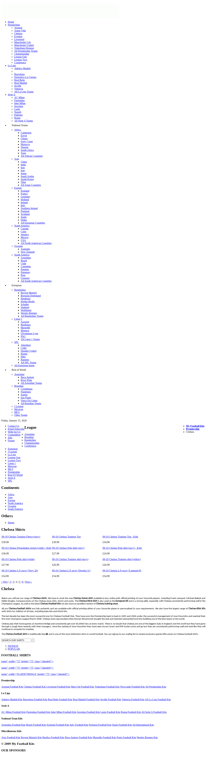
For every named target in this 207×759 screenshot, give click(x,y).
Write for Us (14, 431)
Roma (17, 117)
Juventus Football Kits (88, 712)
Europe (18, 188)
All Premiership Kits (155, 686)
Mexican (18, 409)
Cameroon (26, 132)
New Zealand (28, 252)
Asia (16, 158)
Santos (24, 394)
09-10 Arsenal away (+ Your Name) (73, 667)
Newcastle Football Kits (132, 686)
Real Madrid (20, 83)
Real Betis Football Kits (60, 699)
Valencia (18, 88)
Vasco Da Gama (29, 400)
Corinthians (27, 388)
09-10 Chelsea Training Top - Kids (120, 536)
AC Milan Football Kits (13, 712)
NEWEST (13, 646)
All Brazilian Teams (31, 403)
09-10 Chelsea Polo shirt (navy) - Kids (122, 548)
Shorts (11, 522)
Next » (28, 582)
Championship (21, 53)
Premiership (14, 24)
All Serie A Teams (23, 120)
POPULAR (14, 649)
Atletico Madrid (22, 68)
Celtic (24, 348)
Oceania (18, 246)
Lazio (17, 109)
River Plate (26, 380)
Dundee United (28, 351)
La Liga (12, 65)
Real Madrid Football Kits (86, 699)
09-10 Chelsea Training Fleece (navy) (21, 536)
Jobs (10, 437)
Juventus (18, 106)
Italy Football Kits (79, 724)
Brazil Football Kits (36, 724)
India (23, 164)
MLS (17, 412)
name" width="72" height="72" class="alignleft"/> (27, 661)
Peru (23, 275)
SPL (16, 342)
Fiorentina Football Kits (38, 712)
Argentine (19, 374)
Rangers (25, 359)
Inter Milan (20, 103)
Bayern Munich (29, 292)
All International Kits (143, 724)
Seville (17, 85)
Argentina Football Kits (13, 724)
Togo (23, 153)
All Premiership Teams (26, 51)
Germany (25, 196)
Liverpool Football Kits (58, 686)
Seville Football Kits (110, 699)
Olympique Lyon (29, 333)
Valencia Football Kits (133, 699)
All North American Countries (36, 243)
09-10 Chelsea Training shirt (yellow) (122, 559)
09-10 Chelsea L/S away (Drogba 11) (71, 570)
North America (21, 225)
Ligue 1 (18, 319)
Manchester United (24, 45)
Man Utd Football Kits (82, 686)
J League (18, 406)
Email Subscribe (16, 429)
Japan (24, 173)
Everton (18, 36)
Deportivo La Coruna (25, 77)
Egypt (24, 135)
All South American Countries (36, 281)
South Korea (27, 179)
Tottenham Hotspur (24, 48)
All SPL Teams (28, 362)
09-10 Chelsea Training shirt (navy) (70, 559)
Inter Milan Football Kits (63, 712)
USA (23, 240)
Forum (11, 440)
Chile (23, 263)
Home (11, 22)
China (24, 161)
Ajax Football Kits (10, 737)
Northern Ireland (29, 208)
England (25, 190)
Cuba (23, 231)
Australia (25, 249)
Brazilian (18, 386)
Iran (23, 167)
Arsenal (18, 27)
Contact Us (13, 426)
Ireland (24, 202)
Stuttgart (25, 307)
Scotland (25, 214)
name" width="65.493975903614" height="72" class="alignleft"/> (35, 674)
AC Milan (19, 97)
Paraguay (25, 272)
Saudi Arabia (27, 176)
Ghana (24, 138)
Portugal (25, 211)
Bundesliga (20, 289)
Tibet (23, 182)
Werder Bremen (29, 313)
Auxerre (25, 321)
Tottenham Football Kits (107, 686)
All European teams (24, 365)
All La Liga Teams (23, 91)
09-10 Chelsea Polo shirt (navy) (68, 548)
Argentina (26, 257)
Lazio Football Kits (110, 712)
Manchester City (22, 42)
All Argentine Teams (31, 383)
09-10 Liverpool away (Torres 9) (71, 661)
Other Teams (20, 415)
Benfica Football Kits (53, 737)
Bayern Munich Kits (31, 737)
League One (20, 56)
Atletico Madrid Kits (11, 699)
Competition (14, 434)
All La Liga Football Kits (158, 699)
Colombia (26, 266)
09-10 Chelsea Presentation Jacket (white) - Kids (26, 548)
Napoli (17, 112)
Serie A (11, 94)
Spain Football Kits (122, 724)
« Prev (4, 582)
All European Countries (33, 222)
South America (21, 254)
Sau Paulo (26, 397)
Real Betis (19, 80)
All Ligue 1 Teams (30, 339)
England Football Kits (58, 724)
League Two (20, 59)
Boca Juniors (27, 377)
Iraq (23, 170)
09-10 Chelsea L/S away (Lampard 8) (122, 570)
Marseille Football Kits (104, 737)
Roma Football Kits (131, 712)
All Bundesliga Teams (32, 316)
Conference (20, 62)
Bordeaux (26, 324)
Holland (25, 199)
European (13, 448)
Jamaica (25, 234)
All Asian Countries (31, 185)
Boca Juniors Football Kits (78, 737)
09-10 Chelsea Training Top (66, 536)
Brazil (24, 260)
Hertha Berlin (28, 301)
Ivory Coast (27, 141)
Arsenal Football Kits (12, 686)
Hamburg (25, 298)
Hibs (23, 356)
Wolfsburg (26, 310)
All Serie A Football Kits (154, 712)
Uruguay (25, 278)
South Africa (27, 150)
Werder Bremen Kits (147, 737)
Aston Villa (20, 30)
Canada (24, 228)
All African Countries (32, 156)
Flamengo (26, 391)
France (24, 193)
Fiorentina (19, 100)
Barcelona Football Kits (35, 699)
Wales (24, 220)
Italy (23, 205)
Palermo (18, 115)
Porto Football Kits (126, 737)
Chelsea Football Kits (35, 686)
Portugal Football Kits (100, 724)
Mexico (24, 237)
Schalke (25, 304)
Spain (24, 217)
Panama (25, 269)
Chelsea (18, 33)
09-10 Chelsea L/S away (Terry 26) (20, 570)
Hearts (24, 353)
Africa (17, 129)
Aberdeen (26, 345)
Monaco (25, 330)
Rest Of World (15, 475)
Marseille (25, 327)
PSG (23, 336)
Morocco (25, 144)
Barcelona (19, 74)
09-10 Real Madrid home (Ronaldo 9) (90, 674)
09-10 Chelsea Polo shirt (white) (18, 559)
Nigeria (24, 147)
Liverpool (19, 39)
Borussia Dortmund (31, 295)
